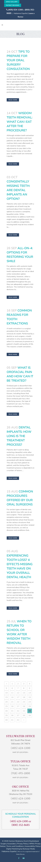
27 (18, 706)
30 (6, 711)
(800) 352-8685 (20, 825)
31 (12, 711)
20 (6, 702)
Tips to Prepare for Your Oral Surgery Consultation (18, 60)
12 (18, 692)
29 (29, 706)
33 (24, 711)
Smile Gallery (11, 2)
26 (12, 706)
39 (29, 715)
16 (12, 697)
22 (18, 702)
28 (24, 706)
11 (12, 692)
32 (18, 711)
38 (24, 715)
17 (18, 697)
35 (6, 715)
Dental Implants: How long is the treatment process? (19, 436)
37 (18, 715)
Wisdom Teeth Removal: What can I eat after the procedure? (19, 121)
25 (6, 706)
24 (29, 702)
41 (12, 720)
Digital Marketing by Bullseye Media (20, 849)
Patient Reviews (12, 5)
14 (29, 692)
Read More (13, 100)
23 (24, 702)
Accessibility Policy (32, 846)
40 (6, 720)
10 (6, 692)
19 (29, 697)
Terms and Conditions (15, 846)
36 (12, 715)
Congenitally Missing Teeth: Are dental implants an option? (18, 190)
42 (18, 720)
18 (24, 697)
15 (6, 697)
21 (12, 702)
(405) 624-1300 (15, 9)
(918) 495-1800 (20, 773)
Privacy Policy (22, 843)
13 (24, 692)
